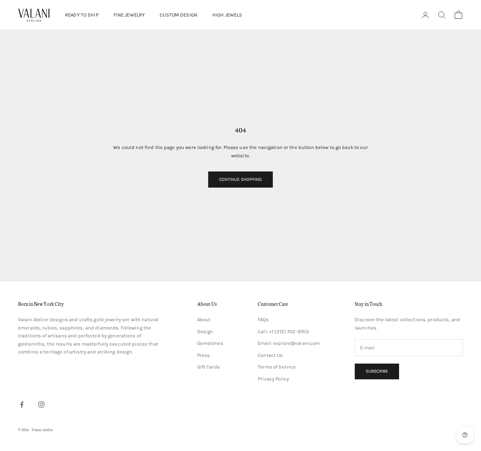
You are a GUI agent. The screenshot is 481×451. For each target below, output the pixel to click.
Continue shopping (240, 179)
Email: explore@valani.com (289, 343)
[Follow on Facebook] (22, 404)
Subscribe (377, 371)
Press (203, 355)
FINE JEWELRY (129, 15)
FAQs (263, 319)
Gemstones (210, 343)
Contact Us (270, 355)
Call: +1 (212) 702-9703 (283, 331)
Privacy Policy (273, 379)
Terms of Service (277, 367)
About (204, 319)
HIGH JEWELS (227, 15)
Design (205, 331)
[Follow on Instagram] (41, 404)
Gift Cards (208, 367)
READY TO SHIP (81, 15)
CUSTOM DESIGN (178, 15)
